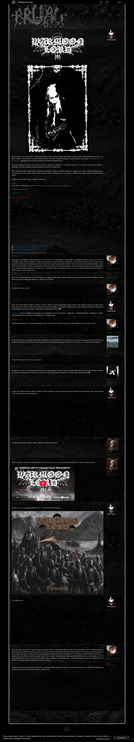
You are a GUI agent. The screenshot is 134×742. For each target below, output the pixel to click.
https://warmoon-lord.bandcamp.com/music (26, 250)
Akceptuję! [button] (121, 738)
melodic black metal (32, 252)
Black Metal (95, 713)
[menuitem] (122, 720)
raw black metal (42, 252)
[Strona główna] (13, 2)
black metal (17, 252)
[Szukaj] (101, 2)
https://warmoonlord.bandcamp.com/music (26, 247)
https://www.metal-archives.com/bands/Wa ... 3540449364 (31, 245)
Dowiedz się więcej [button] (103, 739)
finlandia (24, 252)
